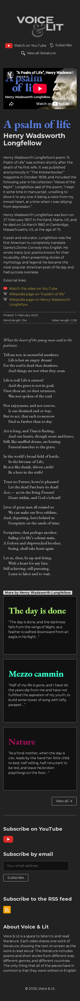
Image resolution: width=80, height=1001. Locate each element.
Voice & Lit (46, 989)
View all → (64, 801)
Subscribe (16, 878)
